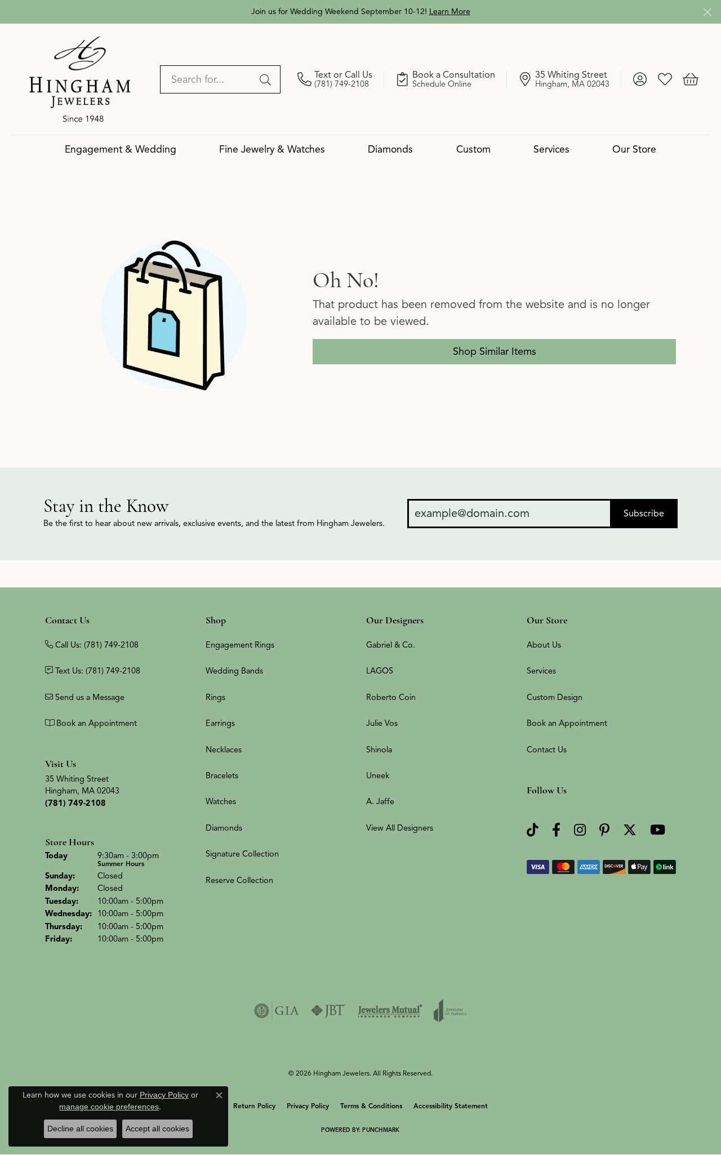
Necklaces (224, 749)
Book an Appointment (567, 723)
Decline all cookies (80, 1128)
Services (551, 149)
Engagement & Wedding (120, 149)
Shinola (379, 749)
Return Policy (254, 1106)
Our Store (634, 149)
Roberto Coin (391, 697)
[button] (640, 79)
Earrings (220, 723)
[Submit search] (267, 79)
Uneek (377, 775)
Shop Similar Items (494, 351)
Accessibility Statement (450, 1106)
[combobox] (207, 79)
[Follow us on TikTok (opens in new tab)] (532, 830)
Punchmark (380, 1130)
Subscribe (644, 513)
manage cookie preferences (109, 1106)
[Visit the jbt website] (328, 1011)
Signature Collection (242, 854)
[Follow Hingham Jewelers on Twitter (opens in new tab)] (630, 830)
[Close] (707, 12)
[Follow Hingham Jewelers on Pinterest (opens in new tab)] (604, 830)
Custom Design (554, 697)
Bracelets (222, 775)
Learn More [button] (449, 11)
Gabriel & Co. (390, 645)
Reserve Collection (239, 880)
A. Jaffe (380, 801)
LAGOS (379, 671)
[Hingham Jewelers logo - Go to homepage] (80, 79)
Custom (473, 149)
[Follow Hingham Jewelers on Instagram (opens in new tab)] (580, 830)
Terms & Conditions (371, 1106)
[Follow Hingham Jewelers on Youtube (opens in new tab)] (657, 830)
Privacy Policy (308, 1106)
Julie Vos (382, 723)
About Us (544, 645)
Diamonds (390, 149)
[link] (340, 79)
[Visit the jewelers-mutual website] (390, 1011)
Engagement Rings (240, 645)
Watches (221, 801)
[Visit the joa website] (450, 1011)
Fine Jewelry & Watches (272, 149)
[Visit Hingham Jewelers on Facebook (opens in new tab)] (556, 830)
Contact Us (547, 749)
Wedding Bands (234, 671)
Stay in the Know (105, 506)
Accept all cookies (157, 1128)
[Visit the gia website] (276, 1011)
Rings (215, 697)
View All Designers (399, 828)
